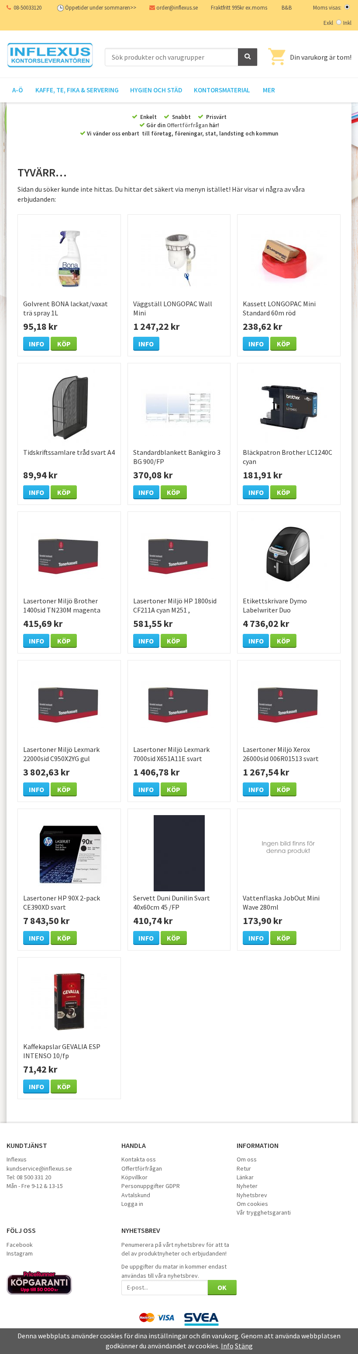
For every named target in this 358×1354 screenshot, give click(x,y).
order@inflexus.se (177, 7)
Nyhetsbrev (252, 1195)
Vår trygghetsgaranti (264, 1212)
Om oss (247, 1159)
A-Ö (17, 90)
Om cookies (252, 1204)
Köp (64, 343)
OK (222, 1287)
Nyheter (247, 1186)
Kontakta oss (138, 1159)
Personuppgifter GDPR (150, 1186)
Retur (244, 1168)
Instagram (20, 1253)
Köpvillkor (134, 1177)
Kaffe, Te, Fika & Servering (77, 90)
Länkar (245, 1177)
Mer (269, 90)
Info (36, 343)
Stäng (244, 1345)
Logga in (132, 1204)
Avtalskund (135, 1195)
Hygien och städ (156, 90)
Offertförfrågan (187, 125)
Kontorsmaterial (222, 90)
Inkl (347, 23)
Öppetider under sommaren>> (100, 7)
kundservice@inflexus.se (39, 1168)
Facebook (20, 1245)
